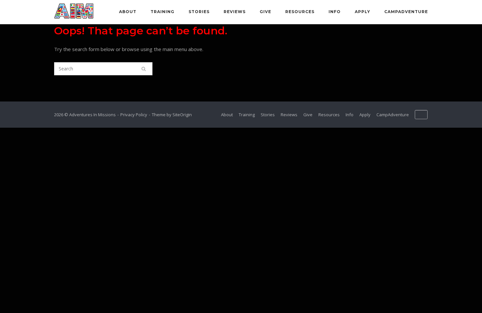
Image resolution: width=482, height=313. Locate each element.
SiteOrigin (182, 115)
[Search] (143, 68)
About (127, 11)
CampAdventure (406, 11)
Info (335, 11)
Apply (362, 11)
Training (162, 11)
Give (265, 11)
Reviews (235, 11)
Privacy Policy (133, 115)
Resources (299, 11)
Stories (199, 11)
